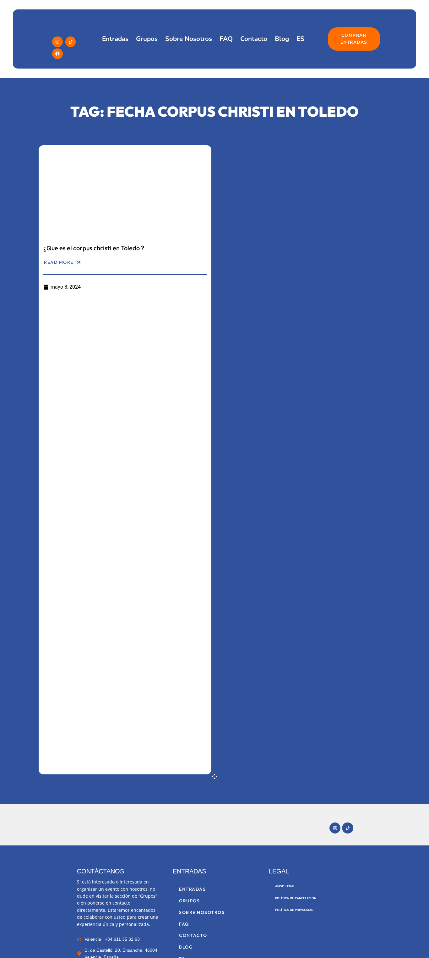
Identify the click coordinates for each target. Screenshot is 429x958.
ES (300, 39)
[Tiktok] (70, 41)
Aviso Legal (285, 886)
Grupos (147, 39)
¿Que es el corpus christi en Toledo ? (93, 248)
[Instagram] (57, 41)
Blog (282, 39)
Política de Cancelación (295, 898)
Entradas (115, 39)
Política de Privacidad (294, 910)
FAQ (226, 39)
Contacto (253, 39)
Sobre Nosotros (188, 39)
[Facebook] (57, 53)
